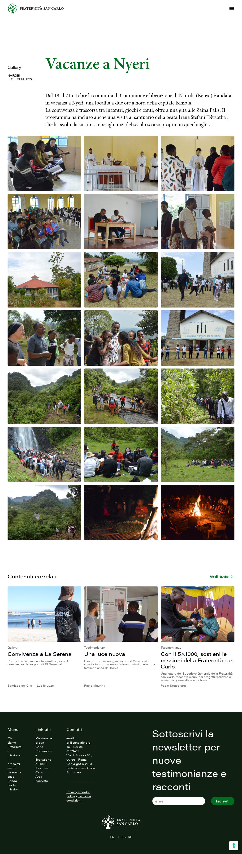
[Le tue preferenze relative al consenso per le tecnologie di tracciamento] (233, 845)
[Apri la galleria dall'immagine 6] (197, 221)
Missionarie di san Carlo (43, 742)
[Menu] (231, 8)
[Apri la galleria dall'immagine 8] (121, 280)
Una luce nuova (104, 653)
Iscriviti (222, 801)
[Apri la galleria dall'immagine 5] (121, 221)
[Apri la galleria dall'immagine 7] (44, 280)
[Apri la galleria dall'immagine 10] (44, 338)
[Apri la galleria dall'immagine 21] (197, 512)
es (123, 837)
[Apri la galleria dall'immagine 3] (197, 163)
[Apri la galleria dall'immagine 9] (197, 280)
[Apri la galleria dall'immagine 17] (121, 454)
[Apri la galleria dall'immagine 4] (44, 221)
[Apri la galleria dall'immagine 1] (44, 163)
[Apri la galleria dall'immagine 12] (197, 338)
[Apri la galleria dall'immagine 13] (44, 396)
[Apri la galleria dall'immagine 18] (197, 454)
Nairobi (14, 75)
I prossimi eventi (14, 764)
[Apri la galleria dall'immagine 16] (44, 454)
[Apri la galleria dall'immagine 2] (121, 163)
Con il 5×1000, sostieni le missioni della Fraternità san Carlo (197, 660)
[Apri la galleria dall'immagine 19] (44, 512)
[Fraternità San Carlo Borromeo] (36, 8)
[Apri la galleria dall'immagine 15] (197, 396)
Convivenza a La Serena (39, 653)
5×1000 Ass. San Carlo (41, 768)
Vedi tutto (219, 576)
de (130, 837)
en (112, 837)
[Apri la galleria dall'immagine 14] (121, 396)
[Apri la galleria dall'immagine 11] (121, 338)
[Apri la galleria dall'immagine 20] (121, 512)
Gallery (14, 67)
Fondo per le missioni (13, 785)
